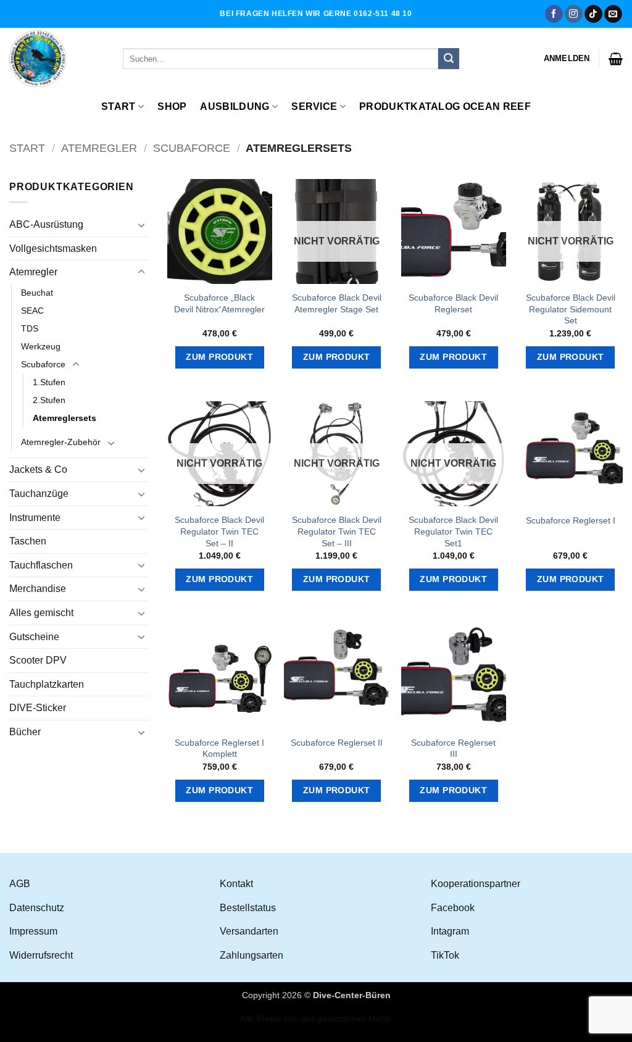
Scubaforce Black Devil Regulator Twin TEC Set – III (336, 531)
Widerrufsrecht (41, 955)
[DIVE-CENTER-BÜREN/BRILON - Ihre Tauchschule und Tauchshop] (56, 59)
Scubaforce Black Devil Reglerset (453, 303)
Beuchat (37, 293)
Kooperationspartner (475, 883)
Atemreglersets (64, 418)
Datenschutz (36, 907)
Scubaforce (191, 147)
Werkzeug (40, 346)
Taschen (27, 541)
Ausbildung (234, 106)
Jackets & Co (38, 469)
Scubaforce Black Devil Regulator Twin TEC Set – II (219, 531)
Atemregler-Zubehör (61, 442)
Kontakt (236, 883)
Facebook (453, 907)
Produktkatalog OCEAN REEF (445, 106)
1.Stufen (49, 382)
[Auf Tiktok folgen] (593, 14)
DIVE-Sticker (37, 707)
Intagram (450, 931)
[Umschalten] (141, 224)
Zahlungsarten (251, 955)
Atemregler (99, 147)
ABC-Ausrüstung (46, 224)
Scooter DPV (38, 660)
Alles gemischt (41, 612)
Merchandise (37, 588)
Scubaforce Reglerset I (570, 520)
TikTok (445, 955)
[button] (567, 59)
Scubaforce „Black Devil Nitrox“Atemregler (219, 303)
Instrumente (34, 517)
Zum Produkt (219, 357)
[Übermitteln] (448, 58)
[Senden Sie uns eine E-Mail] (613, 14)
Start (118, 106)
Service (314, 106)
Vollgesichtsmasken (53, 248)
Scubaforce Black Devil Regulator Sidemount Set (570, 309)
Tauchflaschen (41, 565)
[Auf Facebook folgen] (554, 14)
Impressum (33, 931)
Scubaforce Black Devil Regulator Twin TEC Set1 (453, 531)
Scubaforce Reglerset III (453, 748)
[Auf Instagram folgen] (574, 14)
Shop (171, 106)
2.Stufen (49, 400)
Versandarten (249, 931)
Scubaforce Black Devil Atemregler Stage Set (336, 303)
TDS (29, 328)
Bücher (25, 732)
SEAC (32, 310)
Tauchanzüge (39, 493)
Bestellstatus (248, 907)
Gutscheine (34, 636)
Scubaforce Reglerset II (337, 743)
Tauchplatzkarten (46, 684)
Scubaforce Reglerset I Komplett (219, 748)
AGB (19, 883)
